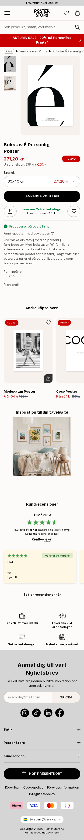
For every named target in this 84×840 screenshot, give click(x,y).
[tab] (66, 13)
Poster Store (52, 828)
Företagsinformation (63, 787)
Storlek (9, 172)
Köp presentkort (45, 774)
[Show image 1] (10, 64)
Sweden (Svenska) (42, 819)
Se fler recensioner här (42, 594)
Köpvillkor (12, 787)
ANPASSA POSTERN (42, 196)
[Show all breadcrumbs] (9, 51)
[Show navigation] (7, 13)
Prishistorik (12, 285)
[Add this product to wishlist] (73, 211)
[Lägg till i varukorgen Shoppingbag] (48, 378)
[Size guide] (10, 211)
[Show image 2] (10, 83)
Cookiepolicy (33, 787)
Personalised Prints (33, 51)
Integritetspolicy (42, 794)
